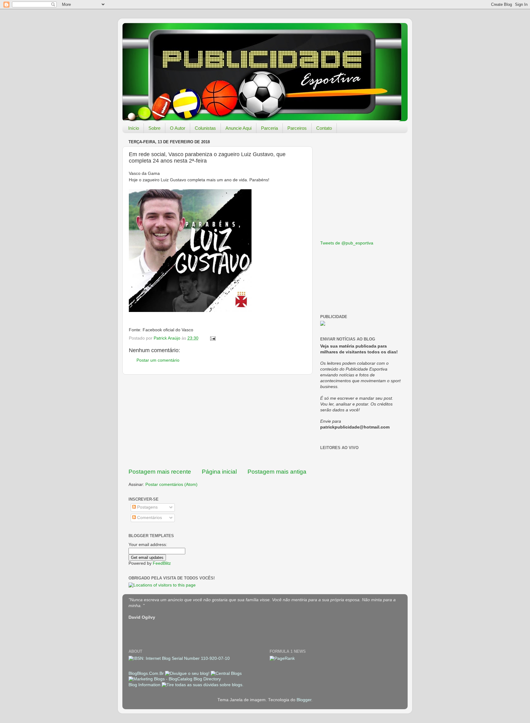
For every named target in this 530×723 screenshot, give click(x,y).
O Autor (177, 128)
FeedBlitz (162, 563)
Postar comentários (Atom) (171, 484)
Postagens (147, 507)
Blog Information (144, 685)
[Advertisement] (217, 421)
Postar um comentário (157, 360)
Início (133, 128)
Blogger (304, 700)
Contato (324, 128)
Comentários (149, 517)
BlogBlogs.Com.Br (147, 673)
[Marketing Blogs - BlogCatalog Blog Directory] (175, 679)
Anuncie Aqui (238, 128)
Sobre (154, 128)
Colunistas (205, 128)
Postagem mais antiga (277, 471)
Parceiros (297, 128)
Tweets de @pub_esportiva (346, 243)
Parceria (269, 128)
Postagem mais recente (160, 471)
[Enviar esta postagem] (212, 338)
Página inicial (219, 471)
